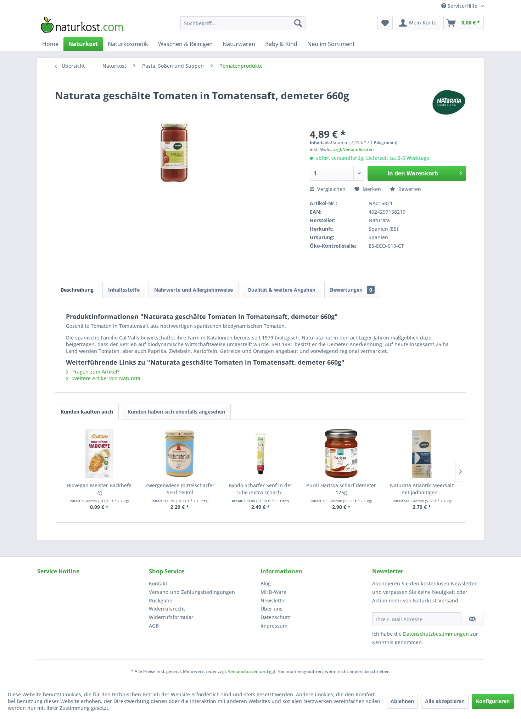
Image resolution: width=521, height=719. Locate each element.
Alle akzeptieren (445, 701)
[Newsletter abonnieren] (472, 619)
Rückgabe (160, 600)
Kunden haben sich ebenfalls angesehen (176, 411)
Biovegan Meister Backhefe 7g (99, 489)
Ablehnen (402, 701)
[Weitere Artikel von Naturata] (448, 102)
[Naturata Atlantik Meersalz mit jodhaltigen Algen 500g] (422, 453)
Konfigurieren (493, 701)
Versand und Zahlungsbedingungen (192, 592)
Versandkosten (243, 671)
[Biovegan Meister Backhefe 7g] (99, 453)
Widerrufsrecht (167, 608)
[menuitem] (243, 23)
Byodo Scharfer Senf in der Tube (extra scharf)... (260, 489)
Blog (265, 583)
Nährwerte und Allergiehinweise (193, 289)
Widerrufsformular (171, 617)
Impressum (273, 625)
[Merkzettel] (385, 23)
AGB (154, 625)
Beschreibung (77, 289)
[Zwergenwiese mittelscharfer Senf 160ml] (180, 453)
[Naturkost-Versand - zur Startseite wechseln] (82, 25)
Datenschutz (275, 617)
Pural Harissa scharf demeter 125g (341, 489)
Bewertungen (351, 289)
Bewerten (409, 189)
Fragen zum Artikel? (95, 371)
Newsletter (273, 600)
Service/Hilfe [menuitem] (462, 5)
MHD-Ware (273, 592)
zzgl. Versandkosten (353, 149)
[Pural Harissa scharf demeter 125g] (341, 453)
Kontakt (158, 583)
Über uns (271, 608)
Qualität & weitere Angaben (281, 289)
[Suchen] (298, 23)
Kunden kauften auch (87, 411)
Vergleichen (331, 189)
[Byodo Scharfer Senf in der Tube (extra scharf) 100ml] (260, 453)
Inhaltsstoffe (124, 289)
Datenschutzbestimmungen (436, 633)
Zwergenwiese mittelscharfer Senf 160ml (179, 489)
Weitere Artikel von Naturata (105, 378)
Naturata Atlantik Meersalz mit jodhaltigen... (422, 489)
